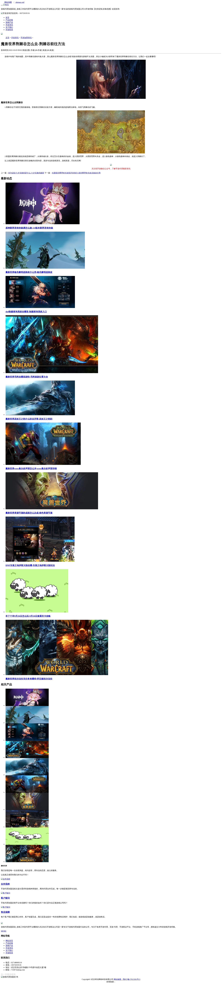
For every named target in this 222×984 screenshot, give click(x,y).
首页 (7, 18)
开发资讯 (9, 25)
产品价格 (9, 943)
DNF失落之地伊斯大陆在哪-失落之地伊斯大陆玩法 (30, 565)
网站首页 (9, 941)
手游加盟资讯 (26, 38)
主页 (7, 38)
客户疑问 (5, 898)
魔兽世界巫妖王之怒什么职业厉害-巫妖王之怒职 (29, 419)
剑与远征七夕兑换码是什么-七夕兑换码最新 (26, 173)
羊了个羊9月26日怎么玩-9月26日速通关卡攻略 (28, 616)
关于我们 (9, 950)
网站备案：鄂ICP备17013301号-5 (127, 979)
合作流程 (5, 884)
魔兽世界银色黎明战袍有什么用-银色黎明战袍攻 (29, 272)
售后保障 (5, 912)
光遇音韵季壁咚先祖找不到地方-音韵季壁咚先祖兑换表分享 (76, 173)
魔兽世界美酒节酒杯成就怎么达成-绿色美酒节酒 (29, 513)
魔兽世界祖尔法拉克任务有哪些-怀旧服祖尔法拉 (29, 679)
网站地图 (8, 2)
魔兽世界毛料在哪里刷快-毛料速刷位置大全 (27, 377)
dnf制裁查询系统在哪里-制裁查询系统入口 (26, 311)
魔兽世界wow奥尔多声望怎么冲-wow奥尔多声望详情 (31, 468)
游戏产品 (9, 946)
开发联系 (9, 953)
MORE (3, 931)
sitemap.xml (19, 2)
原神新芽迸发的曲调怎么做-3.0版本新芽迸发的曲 (29, 228)
